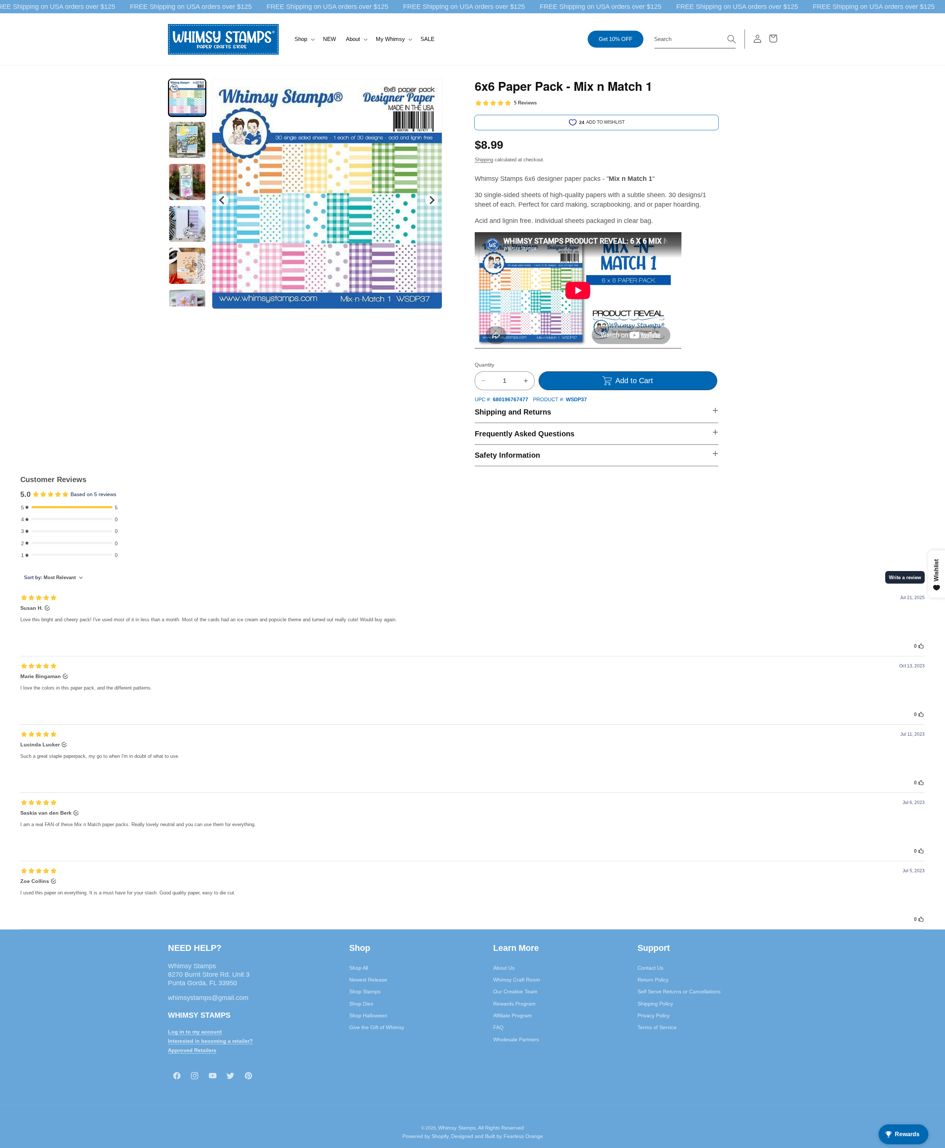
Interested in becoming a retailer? (210, 1041)
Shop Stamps (365, 991)
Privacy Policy (654, 1015)
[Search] (731, 39)
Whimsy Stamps (457, 1128)
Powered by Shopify (425, 1136)
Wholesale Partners (516, 1039)
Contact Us (650, 967)
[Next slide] (431, 200)
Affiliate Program (512, 1015)
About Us (504, 967)
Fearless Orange (523, 1136)
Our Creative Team (515, 991)
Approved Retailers (192, 1050)
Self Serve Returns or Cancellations (679, 991)
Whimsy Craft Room (516, 980)
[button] (304, 39)
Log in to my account (195, 1032)
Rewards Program (514, 1003)
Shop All (358, 967)
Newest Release (368, 980)
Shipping (484, 159)
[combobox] (695, 39)
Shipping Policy (655, 1003)
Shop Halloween (368, 1015)
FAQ (498, 1027)
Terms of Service (657, 1027)
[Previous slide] (222, 200)
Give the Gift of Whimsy (376, 1027)
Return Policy (653, 980)
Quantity (484, 365)
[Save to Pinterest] (432, 89)
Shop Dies (361, 1003)
